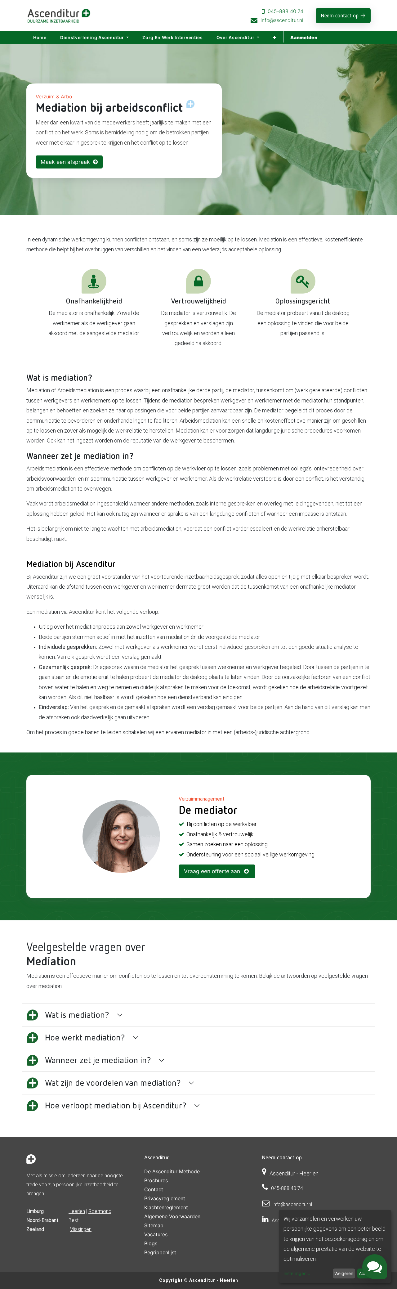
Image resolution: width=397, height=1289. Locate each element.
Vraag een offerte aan (213, 871)
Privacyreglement (164, 1198)
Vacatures (155, 1234)
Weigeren (343, 1273)
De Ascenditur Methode (172, 1171)
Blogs (150, 1243)
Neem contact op (340, 15)
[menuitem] (39, 37)
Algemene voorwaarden (172, 1216)
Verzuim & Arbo (54, 96)
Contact (153, 1189)
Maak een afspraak (67, 162)
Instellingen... (296, 1273)
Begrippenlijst (160, 1252)
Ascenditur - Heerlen (213, 1280)
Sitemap (153, 1225)
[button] (274, 37)
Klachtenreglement (166, 1207)
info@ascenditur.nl (282, 20)
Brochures (156, 1180)
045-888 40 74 (285, 11)
